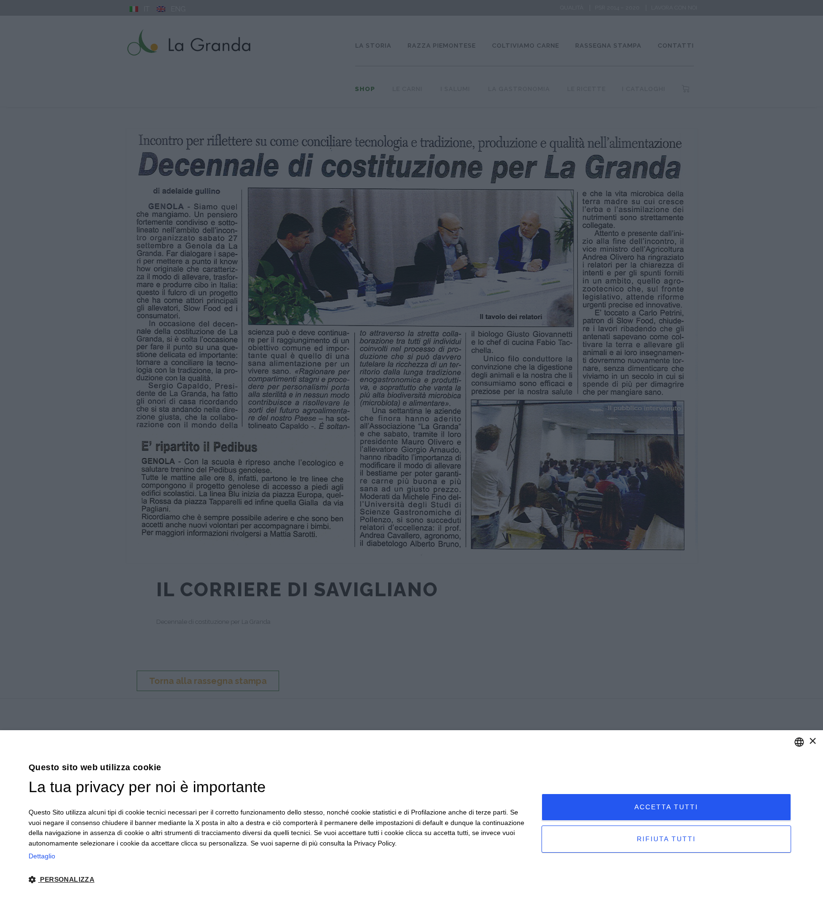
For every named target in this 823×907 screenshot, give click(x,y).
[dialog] (411, 818)
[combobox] (799, 742)
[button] (277, 880)
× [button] (812, 741)
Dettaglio (42, 856)
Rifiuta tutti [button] (666, 839)
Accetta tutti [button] (666, 807)
